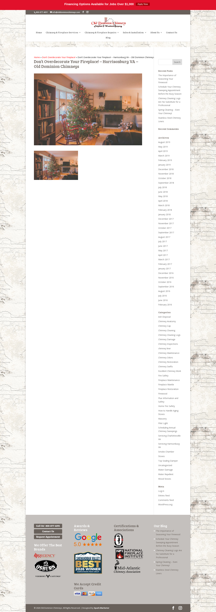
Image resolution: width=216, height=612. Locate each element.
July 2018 (162, 187)
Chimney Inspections (168, 344)
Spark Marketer (101, 608)
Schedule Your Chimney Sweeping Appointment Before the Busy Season (169, 90)
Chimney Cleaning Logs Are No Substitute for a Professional (169, 102)
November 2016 (166, 277)
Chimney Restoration (168, 362)
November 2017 (166, 223)
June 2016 (163, 300)
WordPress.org (165, 504)
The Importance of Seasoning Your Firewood (167, 79)
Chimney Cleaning (166, 330)
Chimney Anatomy (167, 321)
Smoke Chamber (166, 451)
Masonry (162, 418)
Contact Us (171, 32)
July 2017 (162, 241)
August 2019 (164, 142)
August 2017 (164, 237)
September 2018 (166, 182)
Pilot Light (163, 423)
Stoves (161, 456)
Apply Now (143, 4)
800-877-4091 (42, 12)
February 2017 (165, 264)
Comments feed (166, 500)
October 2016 (164, 282)
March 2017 (164, 259)
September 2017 (166, 232)
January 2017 (164, 268)
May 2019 (163, 146)
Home (39, 32)
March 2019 (164, 155)
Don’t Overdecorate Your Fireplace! (58, 57)
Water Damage (165, 469)
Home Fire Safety (166, 406)
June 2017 (163, 246)
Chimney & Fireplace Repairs (100, 32)
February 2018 (165, 209)
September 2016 (166, 286)
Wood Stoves (164, 478)
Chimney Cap (164, 325)
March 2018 (164, 205)
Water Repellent (165, 474)
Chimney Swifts (165, 366)
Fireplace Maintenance (169, 380)
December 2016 (166, 273)
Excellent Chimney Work (169, 371)
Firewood (162, 393)
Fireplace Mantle (166, 384)
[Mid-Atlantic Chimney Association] (127, 572)
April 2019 (163, 151)
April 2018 (163, 200)
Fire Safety (163, 375)
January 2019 (164, 164)
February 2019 (165, 160)
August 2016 (164, 291)
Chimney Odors (165, 357)
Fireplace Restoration (168, 389)
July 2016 (162, 295)
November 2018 (166, 173)
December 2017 (166, 218)
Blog (108, 38)
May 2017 (163, 250)
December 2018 (166, 169)
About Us (154, 32)
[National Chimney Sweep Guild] (118, 547)
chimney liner (164, 348)
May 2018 (163, 196)
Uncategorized (165, 465)
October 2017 (164, 228)
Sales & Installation (133, 32)
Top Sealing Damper (168, 460)
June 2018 (163, 191)
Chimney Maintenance (168, 353)
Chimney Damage (166, 339)
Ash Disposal (164, 316)
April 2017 (163, 255)
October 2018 (164, 178)
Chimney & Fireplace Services (62, 32)
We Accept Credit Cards (87, 586)
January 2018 (164, 214)
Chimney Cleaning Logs (169, 335)
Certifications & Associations (126, 527)
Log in (161, 491)
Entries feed (164, 495)
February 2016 (165, 304)
